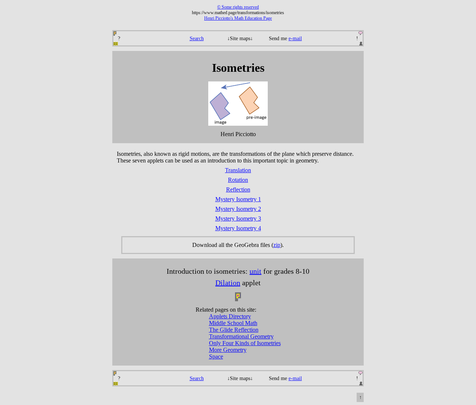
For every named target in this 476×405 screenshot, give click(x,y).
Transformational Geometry (241, 336)
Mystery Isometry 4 (238, 228)
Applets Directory (230, 316)
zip (276, 245)
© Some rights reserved (238, 7)
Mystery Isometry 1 (238, 199)
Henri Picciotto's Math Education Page (238, 18)
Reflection (238, 189)
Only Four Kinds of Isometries (245, 343)
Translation (238, 170)
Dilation (227, 283)
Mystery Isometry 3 (238, 218)
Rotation (238, 180)
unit (255, 271)
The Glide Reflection (233, 330)
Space (216, 356)
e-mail (295, 38)
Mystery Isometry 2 (238, 209)
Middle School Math (233, 323)
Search (197, 38)
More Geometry (228, 350)
